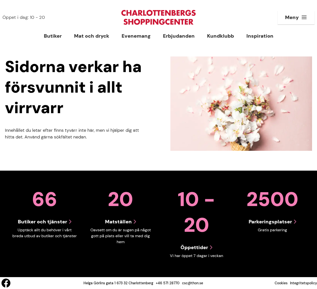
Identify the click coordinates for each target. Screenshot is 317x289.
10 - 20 (23, 17)
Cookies (281, 283)
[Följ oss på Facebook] (6, 283)
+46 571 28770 (168, 283)
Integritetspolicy (303, 283)
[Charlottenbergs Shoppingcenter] (158, 17)
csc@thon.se (192, 283)
